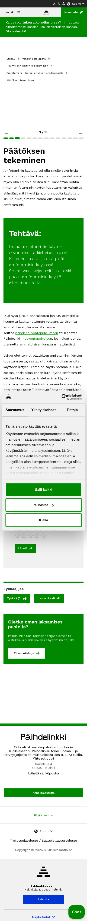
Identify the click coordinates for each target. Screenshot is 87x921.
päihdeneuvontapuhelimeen (36, 333)
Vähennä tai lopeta (34, 58)
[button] (76, 912)
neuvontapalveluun (37, 338)
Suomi (76, 3)
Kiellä (43, 520)
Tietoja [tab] (72, 410)
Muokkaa (41, 505)
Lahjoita (43, 899)
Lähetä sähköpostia (43, 773)
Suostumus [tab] (15, 410)
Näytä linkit (42, 815)
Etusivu (11, 58)
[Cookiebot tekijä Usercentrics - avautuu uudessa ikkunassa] (62, 397)
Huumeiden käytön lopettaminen (27, 65)
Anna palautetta (44, 792)
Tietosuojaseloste (24, 840)
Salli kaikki (43, 490)
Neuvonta (71, 12)
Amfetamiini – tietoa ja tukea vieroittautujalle (34, 72)
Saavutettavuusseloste (59, 840)
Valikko (11, 12)
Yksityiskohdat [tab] (43, 410)
